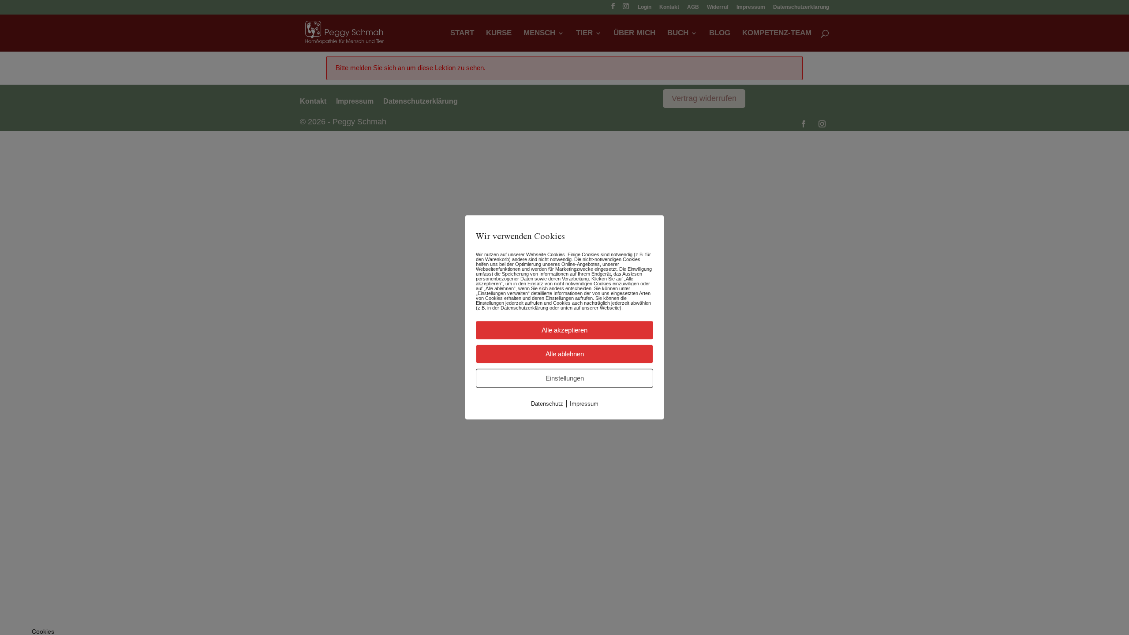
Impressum (584, 403)
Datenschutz (547, 403)
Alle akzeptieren (564, 330)
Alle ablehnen (565, 354)
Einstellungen (565, 378)
